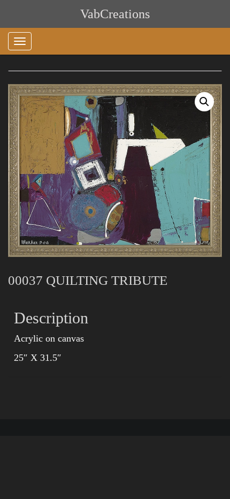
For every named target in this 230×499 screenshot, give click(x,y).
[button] (204, 101)
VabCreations (115, 14)
